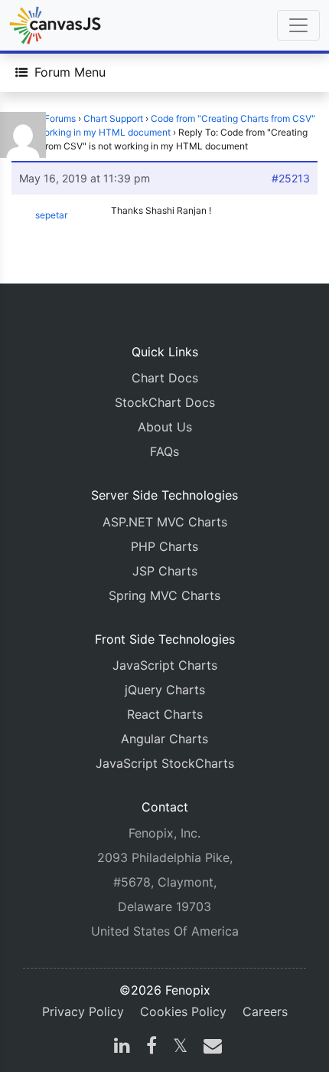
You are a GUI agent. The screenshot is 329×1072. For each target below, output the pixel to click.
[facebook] (151, 1047)
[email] (209, 1047)
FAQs (164, 451)
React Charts (165, 714)
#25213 (291, 178)
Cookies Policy (183, 1011)
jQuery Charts (165, 689)
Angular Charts (164, 738)
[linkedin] (122, 1047)
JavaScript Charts (164, 665)
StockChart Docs (165, 402)
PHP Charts (164, 546)
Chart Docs (165, 377)
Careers (265, 1011)
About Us (165, 426)
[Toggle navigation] (298, 25)
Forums (60, 118)
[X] (180, 1047)
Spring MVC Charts (164, 595)
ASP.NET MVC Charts (165, 521)
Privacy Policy (83, 1011)
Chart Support (113, 118)
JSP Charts (164, 571)
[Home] (55, 25)
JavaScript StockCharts (165, 763)
